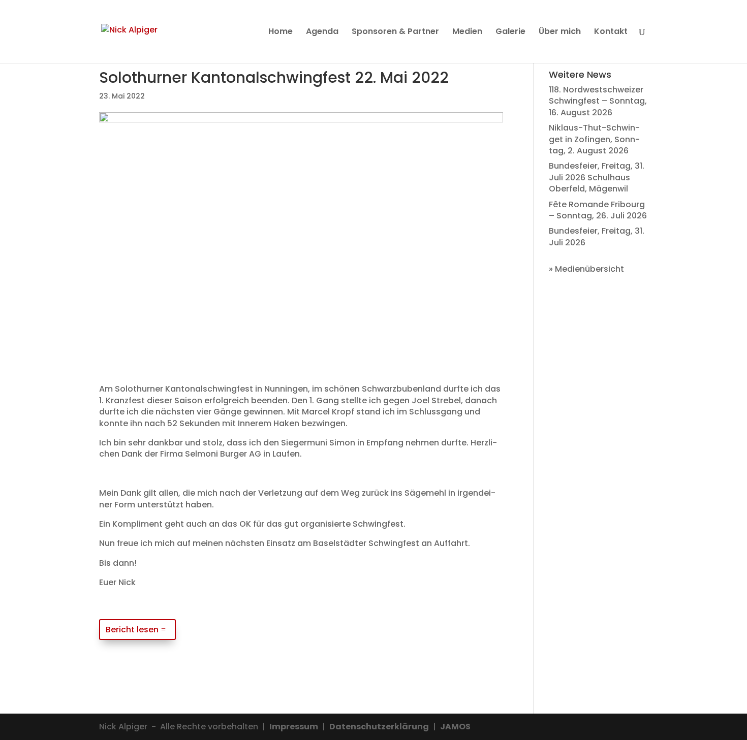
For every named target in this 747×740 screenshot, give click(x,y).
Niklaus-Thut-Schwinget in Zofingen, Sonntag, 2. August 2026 (594, 139)
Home (280, 32)
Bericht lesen (132, 629)
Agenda (322, 32)
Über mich (560, 32)
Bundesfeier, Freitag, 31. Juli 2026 (596, 236)
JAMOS (455, 726)
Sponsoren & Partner (395, 32)
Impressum (293, 726)
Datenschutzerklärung (379, 726)
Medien (467, 32)
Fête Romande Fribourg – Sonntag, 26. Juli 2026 (598, 210)
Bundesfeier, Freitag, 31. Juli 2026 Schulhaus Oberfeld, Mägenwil (596, 177)
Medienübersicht (589, 269)
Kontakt (611, 32)
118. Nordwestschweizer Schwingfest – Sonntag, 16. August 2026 (598, 101)
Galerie (510, 32)
